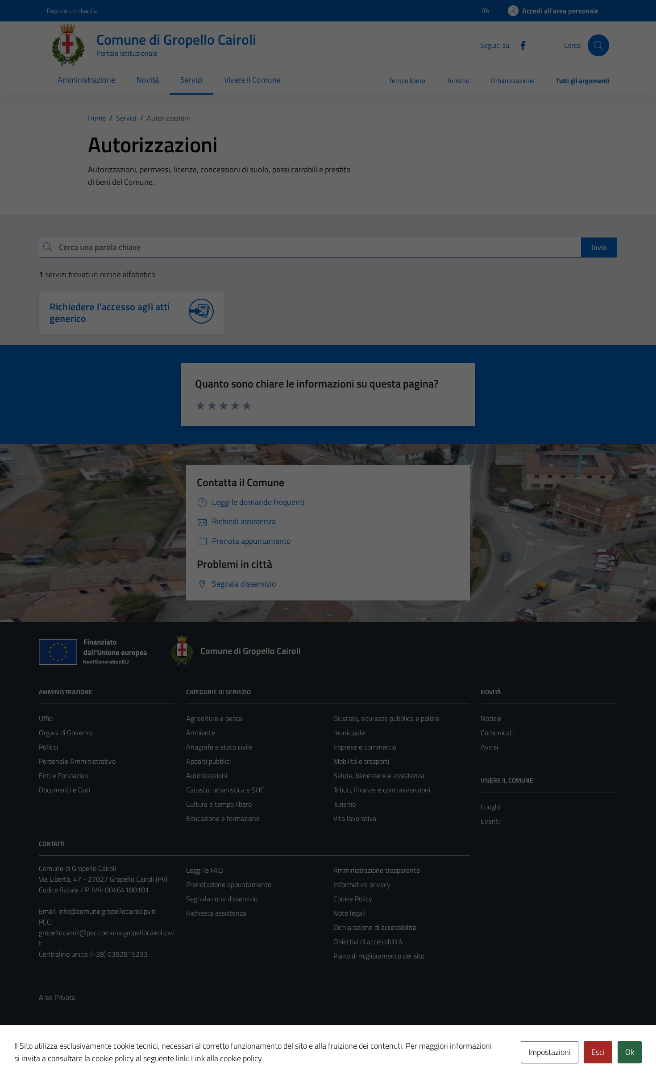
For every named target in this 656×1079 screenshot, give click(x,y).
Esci (598, 1052)
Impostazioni (549, 1052)
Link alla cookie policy (226, 1058)
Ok (629, 1052)
